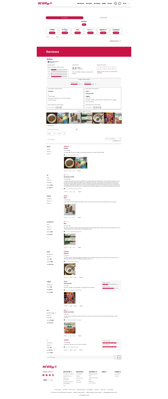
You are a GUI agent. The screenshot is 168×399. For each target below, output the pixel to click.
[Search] (115, 3)
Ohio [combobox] (57, 36)
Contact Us (96, 389)
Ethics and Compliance (66, 378)
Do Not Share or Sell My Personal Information (61, 392)
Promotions (79, 382)
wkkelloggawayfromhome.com (110, 392)
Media (104, 3)
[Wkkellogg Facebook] (43, 375)
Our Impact (97, 3)
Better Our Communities (92, 382)
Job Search (117, 374)
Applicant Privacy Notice (78, 392)
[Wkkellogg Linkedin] (50, 375)
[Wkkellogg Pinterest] (47, 375)
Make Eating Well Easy (93, 374)
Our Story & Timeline (68, 374)
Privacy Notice (58, 389)
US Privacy (65, 389)
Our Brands (79, 374)
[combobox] (58, 37)
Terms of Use (72, 389)
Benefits (117, 376)
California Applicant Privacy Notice (94, 392)
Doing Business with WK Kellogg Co (68, 382)
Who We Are (80, 3)
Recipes (78, 376)
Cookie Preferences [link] (81, 389)
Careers (110, 3)
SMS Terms (103, 389)
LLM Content (110, 389)
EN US (124, 3)
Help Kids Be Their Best (93, 378)
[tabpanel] (84, 29)
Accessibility (90, 389)
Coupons (78, 380)
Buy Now (52, 32)
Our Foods (89, 3)
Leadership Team (67, 376)
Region (48, 36)
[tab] (64, 17)
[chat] (119, 3)
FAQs (64, 385)
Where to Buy (79, 378)
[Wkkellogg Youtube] (53, 375)
